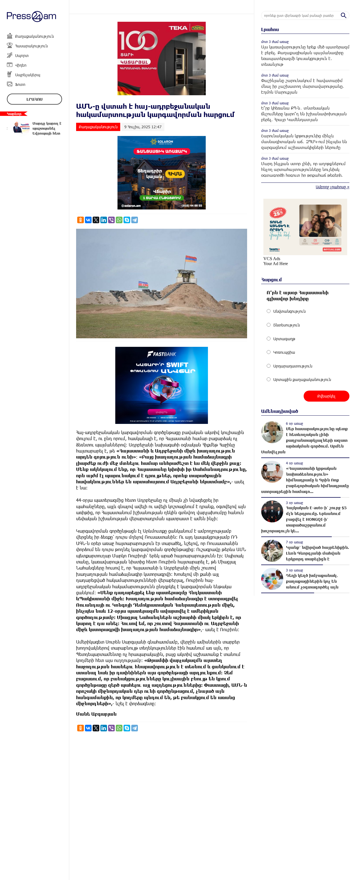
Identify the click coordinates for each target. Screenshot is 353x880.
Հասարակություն (31, 45)
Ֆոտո (20, 84)
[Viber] (111, 220)
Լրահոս (34, 99)
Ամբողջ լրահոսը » (332, 186)
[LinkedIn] (103, 220)
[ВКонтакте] (88, 220)
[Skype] (127, 220)
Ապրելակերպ (27, 74)
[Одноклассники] (80, 220)
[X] (96, 220)
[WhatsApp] (119, 220)
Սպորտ (22, 55)
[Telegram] (134, 220)
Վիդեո (20, 65)
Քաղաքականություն (34, 36)
